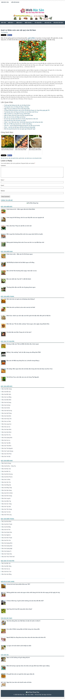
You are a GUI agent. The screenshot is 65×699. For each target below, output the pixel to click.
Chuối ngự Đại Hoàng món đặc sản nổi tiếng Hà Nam (17, 105)
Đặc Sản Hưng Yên (6, 418)
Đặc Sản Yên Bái (6, 456)
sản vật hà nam (28, 158)
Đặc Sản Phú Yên (6, 540)
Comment (3, 165)
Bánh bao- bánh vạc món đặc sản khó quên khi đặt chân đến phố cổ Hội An (29, 315)
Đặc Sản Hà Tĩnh (6, 529)
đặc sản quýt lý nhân (13, 158)
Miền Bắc (11, 22)
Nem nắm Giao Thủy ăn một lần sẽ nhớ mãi (19, 225)
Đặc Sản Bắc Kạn (6, 391)
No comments (4, 32)
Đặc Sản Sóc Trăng (7, 503)
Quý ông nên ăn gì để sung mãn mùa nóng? (15, 120)
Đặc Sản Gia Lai (6, 568)
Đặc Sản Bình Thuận (7, 524)
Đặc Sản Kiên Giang (7, 495)
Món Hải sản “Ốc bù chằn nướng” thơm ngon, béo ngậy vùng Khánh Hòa (28, 324)
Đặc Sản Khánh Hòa (7, 532)
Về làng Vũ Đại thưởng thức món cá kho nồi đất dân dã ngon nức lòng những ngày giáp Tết (26, 110)
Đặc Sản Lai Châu (6, 421)
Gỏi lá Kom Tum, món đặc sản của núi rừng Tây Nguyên (23, 377)
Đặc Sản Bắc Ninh (6, 394)
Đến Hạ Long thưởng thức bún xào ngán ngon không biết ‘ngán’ (19, 129)
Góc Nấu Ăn (48, 22)
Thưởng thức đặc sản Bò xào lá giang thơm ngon (21, 287)
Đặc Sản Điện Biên (6, 399)
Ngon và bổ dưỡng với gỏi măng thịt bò (18, 657)
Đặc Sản (3, 22)
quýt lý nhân (21, 158)
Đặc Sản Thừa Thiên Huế (8, 556)
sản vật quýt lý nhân (36, 158)
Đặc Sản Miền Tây (6, 501)
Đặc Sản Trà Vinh (6, 512)
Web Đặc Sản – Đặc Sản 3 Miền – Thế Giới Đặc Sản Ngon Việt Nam (34, 694)
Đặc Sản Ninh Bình (6, 432)
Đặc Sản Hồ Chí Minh (7, 493)
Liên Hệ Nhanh (15, 2)
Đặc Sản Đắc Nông (6, 566)
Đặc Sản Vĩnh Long (6, 514)
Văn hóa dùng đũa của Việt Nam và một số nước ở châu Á (23, 620)
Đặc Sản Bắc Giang (7, 389)
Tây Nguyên (38, 22)
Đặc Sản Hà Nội (6, 407)
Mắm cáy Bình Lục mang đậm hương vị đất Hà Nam (17, 113)
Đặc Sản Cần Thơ (6, 482)
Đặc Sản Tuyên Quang (7, 451)
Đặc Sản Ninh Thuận (7, 537)
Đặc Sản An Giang (6, 463)
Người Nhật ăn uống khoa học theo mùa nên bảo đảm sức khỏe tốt (26, 637)
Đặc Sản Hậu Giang (7, 490)
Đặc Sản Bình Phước (7, 476)
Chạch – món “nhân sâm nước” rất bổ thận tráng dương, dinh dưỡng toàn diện (23, 122)
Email (2, 185)
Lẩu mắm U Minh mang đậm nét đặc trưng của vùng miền (23, 629)
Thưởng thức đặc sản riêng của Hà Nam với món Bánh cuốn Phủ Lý (21, 112)
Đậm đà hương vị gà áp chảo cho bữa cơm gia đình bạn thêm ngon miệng (28, 665)
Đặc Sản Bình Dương (7, 474)
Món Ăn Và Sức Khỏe (7, 26)
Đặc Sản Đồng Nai (6, 485)
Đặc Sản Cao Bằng (6, 397)
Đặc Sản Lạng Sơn (6, 424)
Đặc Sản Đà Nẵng (6, 527)
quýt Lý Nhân (31, 38)
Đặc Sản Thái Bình (6, 445)
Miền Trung (28, 22)
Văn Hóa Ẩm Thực (58, 22)
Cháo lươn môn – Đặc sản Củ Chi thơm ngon (20, 254)
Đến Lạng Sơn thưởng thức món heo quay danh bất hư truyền (25, 234)
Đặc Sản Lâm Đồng (6, 574)
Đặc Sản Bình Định (6, 521)
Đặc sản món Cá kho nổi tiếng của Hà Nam (14, 117)
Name (2, 180)
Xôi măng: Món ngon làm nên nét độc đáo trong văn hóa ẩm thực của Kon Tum (29, 368)
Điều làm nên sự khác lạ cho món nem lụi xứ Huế (21, 307)
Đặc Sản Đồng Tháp (7, 487)
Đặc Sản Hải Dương (7, 410)
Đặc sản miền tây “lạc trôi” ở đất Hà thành (19, 279)
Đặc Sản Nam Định (6, 429)
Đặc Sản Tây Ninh (6, 506)
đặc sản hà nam (4, 158)
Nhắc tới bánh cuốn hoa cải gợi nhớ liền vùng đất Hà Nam (18, 115)
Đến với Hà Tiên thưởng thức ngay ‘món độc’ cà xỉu (22, 270)
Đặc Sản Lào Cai (6, 426)
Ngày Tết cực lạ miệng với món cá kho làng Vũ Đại (17, 108)
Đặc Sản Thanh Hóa (7, 554)
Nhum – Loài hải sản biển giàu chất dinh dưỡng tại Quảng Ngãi (19, 127)
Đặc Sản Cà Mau (6, 479)
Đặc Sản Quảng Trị (6, 551)
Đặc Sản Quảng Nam (7, 545)
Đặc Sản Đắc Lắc (6, 563)
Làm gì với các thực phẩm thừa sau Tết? (18, 584)
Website (3, 190)
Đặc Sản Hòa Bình (6, 416)
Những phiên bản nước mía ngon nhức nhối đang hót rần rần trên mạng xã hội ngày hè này (33, 592)
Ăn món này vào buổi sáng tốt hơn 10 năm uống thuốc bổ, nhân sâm (21, 118)
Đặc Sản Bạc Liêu (6, 468)
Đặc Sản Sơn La (6, 440)
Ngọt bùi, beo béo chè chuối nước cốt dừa (19, 682)
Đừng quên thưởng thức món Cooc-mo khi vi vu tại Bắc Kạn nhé (25, 242)
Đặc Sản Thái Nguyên (7, 448)
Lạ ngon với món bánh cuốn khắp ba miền (19, 645)
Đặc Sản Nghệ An (6, 535)
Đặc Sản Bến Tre (6, 471)
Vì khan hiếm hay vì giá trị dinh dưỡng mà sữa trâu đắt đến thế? (25, 600)
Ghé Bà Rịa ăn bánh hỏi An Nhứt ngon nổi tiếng (20, 262)
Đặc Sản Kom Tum (6, 571)
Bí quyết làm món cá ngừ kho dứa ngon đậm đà (20, 674)
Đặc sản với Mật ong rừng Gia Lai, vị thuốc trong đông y (18, 123)
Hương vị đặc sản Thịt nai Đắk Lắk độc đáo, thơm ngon (23, 344)
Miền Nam (19, 22)
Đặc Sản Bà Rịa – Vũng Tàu (9, 466)
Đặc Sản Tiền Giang (7, 509)
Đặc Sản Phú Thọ (6, 434)
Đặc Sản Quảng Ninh (7, 437)
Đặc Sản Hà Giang (6, 402)
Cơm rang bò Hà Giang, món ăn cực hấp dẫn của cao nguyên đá (25, 217)
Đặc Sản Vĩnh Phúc (7, 453)
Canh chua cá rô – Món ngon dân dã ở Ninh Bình (21, 209)
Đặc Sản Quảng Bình (7, 543)
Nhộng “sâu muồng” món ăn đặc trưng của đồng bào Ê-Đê (24, 352)
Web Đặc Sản (5, 2)
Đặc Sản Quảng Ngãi (7, 548)
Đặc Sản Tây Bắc (6, 443)
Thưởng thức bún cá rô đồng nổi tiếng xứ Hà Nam (16, 107)
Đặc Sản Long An (6, 498)
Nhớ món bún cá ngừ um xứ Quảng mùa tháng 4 (21, 299)
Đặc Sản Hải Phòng (7, 413)
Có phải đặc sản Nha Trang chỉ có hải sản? (19, 332)
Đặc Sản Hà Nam (6, 405)
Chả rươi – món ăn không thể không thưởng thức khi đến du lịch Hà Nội (22, 125)
